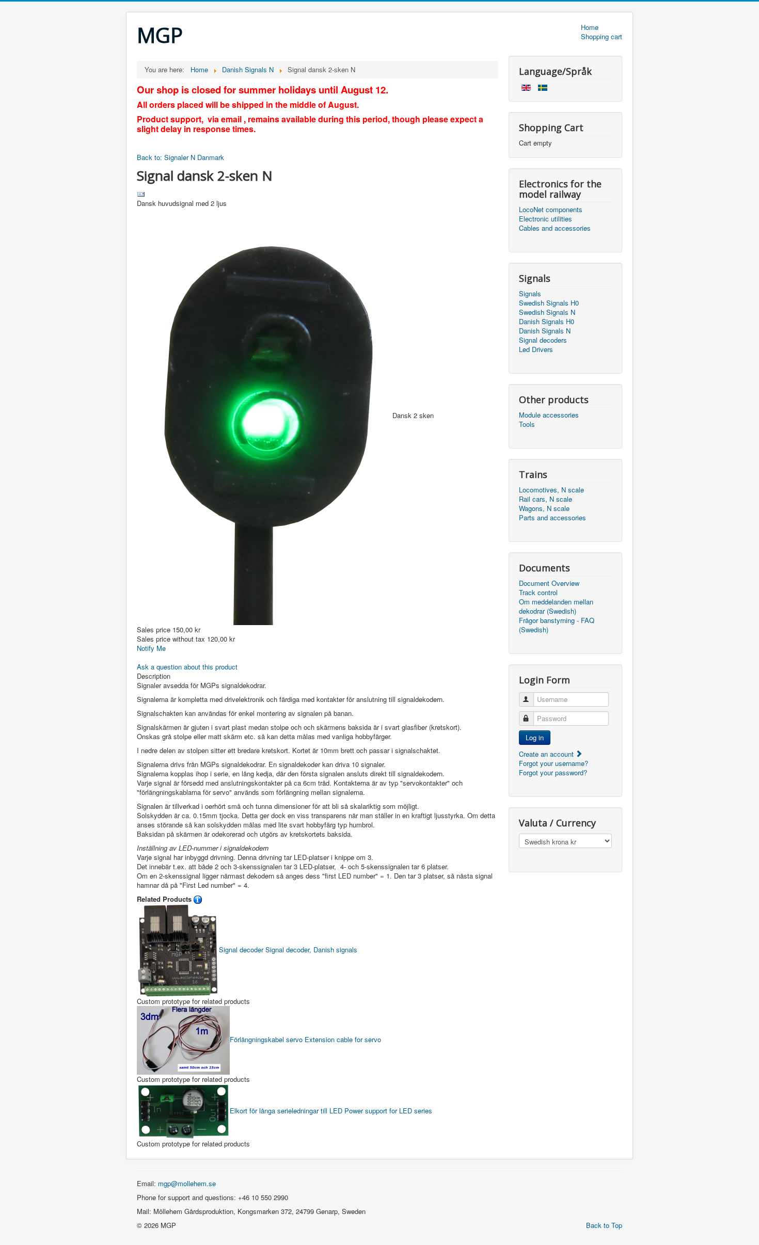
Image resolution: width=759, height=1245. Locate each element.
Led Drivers (536, 349)
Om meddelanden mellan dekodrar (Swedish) (556, 606)
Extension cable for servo (305, 1039)
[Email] (141, 193)
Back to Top (604, 1225)
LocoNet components (550, 209)
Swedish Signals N (547, 312)
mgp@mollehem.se (187, 1183)
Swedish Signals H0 (549, 303)
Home (589, 27)
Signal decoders (543, 340)
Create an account (547, 754)
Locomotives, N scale (551, 489)
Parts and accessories (552, 517)
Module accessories (549, 415)
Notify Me (151, 648)
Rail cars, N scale (545, 499)
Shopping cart (601, 36)
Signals (530, 293)
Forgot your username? (553, 763)
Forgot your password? (553, 772)
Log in (535, 737)
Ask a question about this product (187, 667)
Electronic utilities (545, 219)
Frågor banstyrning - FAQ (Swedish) (556, 625)
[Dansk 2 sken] (264, 415)
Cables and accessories (555, 228)
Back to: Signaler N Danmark (180, 157)
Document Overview (549, 583)
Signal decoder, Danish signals (288, 949)
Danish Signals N (545, 331)
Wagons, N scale (544, 508)
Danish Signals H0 (546, 321)
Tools (527, 424)
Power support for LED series (331, 1110)
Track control (538, 592)
